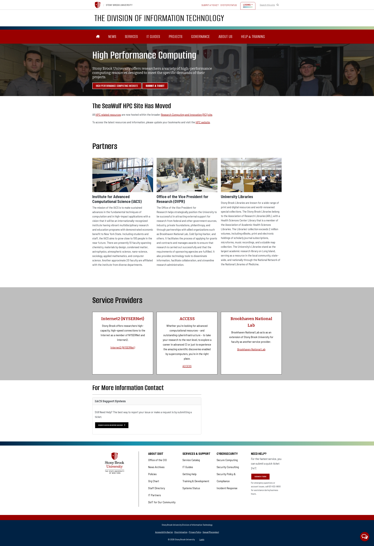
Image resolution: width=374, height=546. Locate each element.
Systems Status (191, 488)
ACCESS (187, 366)
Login (201, 539)
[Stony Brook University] (97, 5)
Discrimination (180, 532)
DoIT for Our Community (161, 502)
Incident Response (227, 488)
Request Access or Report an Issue (110, 425)
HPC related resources (108, 114)
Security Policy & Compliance (226, 477)
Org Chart (153, 481)
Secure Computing (227, 460)
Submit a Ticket (210, 5)
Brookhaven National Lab (251, 349)
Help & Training (253, 36)
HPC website (203, 122)
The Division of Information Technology (159, 18)
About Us (225, 36)
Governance (200, 36)
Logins (247, 4)
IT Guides (153, 36)
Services (131, 36)
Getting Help (189, 474)
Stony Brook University (119, 5)
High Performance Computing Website (117, 86)
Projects (175, 36)
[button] (364, 536)
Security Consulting (228, 467)
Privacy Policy (195, 532)
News (112, 36)
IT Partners (154, 495)
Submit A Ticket (260, 476)
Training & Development (195, 481)
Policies (152, 474)
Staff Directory (156, 488)
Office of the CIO (157, 460)
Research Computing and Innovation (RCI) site (186, 114)
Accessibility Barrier (164, 532)
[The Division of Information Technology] (98, 36)
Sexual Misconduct (211, 532)
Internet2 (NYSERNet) (122, 347)
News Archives (156, 467)
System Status (228, 5)
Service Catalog (191, 460)
